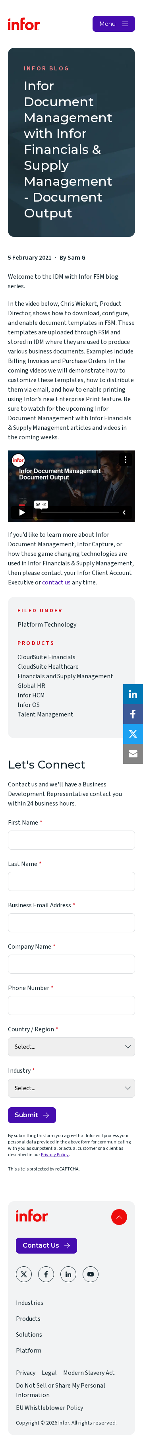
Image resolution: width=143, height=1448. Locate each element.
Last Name (22, 864)
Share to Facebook (133, 714)
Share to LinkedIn (133, 694)
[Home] (24, 23)
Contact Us (41, 1245)
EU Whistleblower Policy (49, 1407)
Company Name (29, 946)
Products (28, 1318)
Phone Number (28, 988)
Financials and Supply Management (65, 676)
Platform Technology (46, 624)
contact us (56, 582)
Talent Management (45, 714)
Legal (49, 1372)
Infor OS (28, 705)
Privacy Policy (55, 1154)
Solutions (29, 1334)
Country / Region (31, 1029)
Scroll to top (119, 1217)
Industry (19, 1070)
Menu (107, 23)
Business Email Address (39, 905)
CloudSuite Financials (46, 657)
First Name (23, 822)
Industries (29, 1303)
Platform (28, 1350)
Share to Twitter (133, 734)
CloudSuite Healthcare (48, 666)
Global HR (31, 685)
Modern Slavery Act (89, 1372)
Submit (26, 1115)
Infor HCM (31, 695)
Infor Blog (47, 68)
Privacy (25, 1372)
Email (133, 754)
